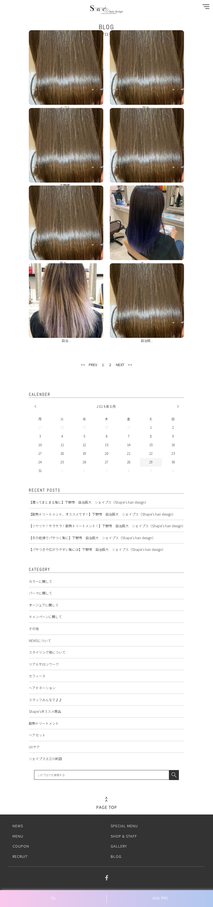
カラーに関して (40, 581)
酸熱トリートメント (44, 723)
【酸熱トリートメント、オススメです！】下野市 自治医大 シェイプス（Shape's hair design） (102, 514)
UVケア (34, 746)
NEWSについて (40, 640)
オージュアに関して (44, 605)
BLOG (116, 856)
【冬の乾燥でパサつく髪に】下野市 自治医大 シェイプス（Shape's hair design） (92, 537)
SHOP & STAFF (124, 836)
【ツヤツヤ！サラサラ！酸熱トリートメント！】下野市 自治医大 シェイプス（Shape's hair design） (107, 525)
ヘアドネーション (42, 687)
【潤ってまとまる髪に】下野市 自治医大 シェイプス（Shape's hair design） (88, 502)
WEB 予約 (160, 898)
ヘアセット (37, 735)
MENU (17, 836)
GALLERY (119, 846)
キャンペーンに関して (45, 616)
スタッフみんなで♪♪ (45, 699)
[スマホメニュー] (204, 8)
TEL (53, 898)
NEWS (17, 825)
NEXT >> (124, 364)
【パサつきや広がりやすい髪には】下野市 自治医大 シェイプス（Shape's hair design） (97, 549)
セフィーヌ (37, 675)
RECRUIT (20, 856)
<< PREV (89, 364)
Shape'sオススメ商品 (45, 711)
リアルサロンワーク (44, 664)
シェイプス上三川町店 (45, 758)
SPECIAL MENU (124, 825)
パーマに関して (40, 593)
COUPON (20, 846)
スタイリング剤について (47, 652)
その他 (34, 628)
